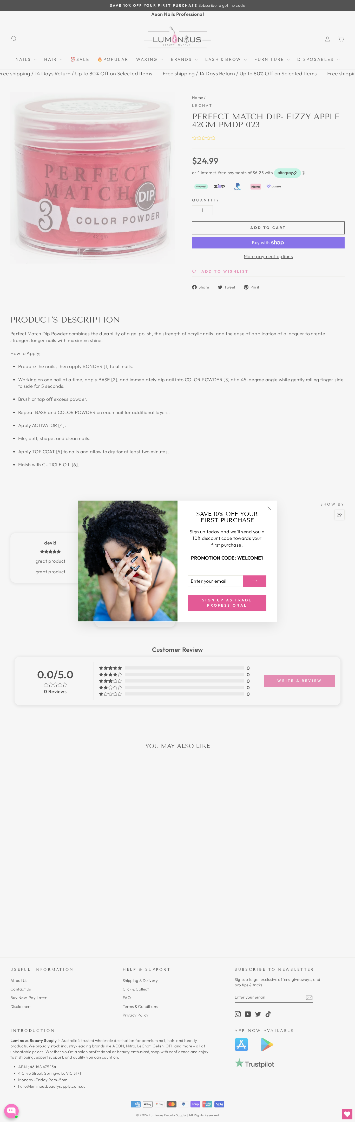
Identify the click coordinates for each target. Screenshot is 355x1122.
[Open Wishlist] (347, 1114)
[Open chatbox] (11, 1111)
